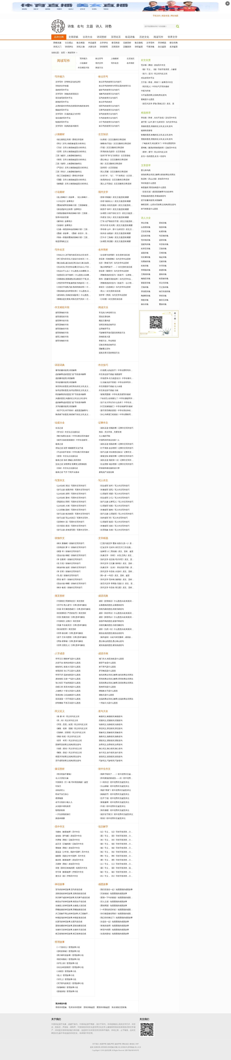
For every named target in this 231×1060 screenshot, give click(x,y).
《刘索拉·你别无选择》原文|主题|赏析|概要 (116, 205)
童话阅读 (115, 43)
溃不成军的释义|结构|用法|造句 (68, 761)
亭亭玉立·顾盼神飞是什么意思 (67, 659)
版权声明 (118, 1044)
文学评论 (104, 43)
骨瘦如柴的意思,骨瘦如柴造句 (153, 196)
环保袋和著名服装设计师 (109, 468)
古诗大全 (87, 37)
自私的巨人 (60, 790)
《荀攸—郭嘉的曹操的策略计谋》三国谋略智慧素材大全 (78, 237)
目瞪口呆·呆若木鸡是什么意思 (67, 687)
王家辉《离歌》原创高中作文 (67, 864)
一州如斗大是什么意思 (108, 703)
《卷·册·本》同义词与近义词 (67, 716)
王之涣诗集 (163, 287)
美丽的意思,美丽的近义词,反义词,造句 (157, 126)
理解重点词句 (104, 349)
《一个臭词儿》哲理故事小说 (67, 947)
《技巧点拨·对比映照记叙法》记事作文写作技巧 (119, 452)
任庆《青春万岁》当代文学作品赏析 (114, 263)
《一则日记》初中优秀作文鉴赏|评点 (114, 782)
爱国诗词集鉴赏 (103, 1007)
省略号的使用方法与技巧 (109, 94)
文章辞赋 (73, 37)
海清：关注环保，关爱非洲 (110, 432)
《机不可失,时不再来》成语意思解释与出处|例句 (75, 410)
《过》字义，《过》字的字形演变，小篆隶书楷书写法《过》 (124, 832)
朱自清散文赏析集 (119, 1007)
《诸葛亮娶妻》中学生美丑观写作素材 (115, 394)
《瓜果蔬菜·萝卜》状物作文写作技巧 (70, 547)
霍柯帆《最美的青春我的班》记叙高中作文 (159, 148)
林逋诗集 (163, 270)
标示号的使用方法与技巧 (109, 126)
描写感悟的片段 (62, 317)
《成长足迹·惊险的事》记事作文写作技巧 (116, 444)
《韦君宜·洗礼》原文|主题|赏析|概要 (114, 217)
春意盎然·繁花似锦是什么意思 (153, 187)
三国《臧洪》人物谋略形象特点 (68, 156)
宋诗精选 (162, 43)
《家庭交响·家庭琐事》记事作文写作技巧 (116, 456)
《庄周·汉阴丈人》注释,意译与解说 (70, 645)
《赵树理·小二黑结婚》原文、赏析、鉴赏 (116, 551)
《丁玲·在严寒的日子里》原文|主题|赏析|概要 (117, 221)
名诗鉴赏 (174, 47)
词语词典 (59, 365)
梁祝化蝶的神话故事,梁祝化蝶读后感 (70, 926)
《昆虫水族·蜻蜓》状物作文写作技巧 (70, 555)
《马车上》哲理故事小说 (65, 979)
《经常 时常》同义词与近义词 (68, 741)
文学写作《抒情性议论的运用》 (68, 82)
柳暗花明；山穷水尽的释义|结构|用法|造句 (158, 205)
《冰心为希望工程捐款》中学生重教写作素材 (117, 414)
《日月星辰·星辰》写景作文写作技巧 (70, 526)
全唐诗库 (97, 1047)
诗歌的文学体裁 (62, 86)
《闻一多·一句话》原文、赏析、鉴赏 (114, 576)
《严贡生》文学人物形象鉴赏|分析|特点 (71, 168)
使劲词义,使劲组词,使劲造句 (110, 757)
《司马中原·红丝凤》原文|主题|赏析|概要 (116, 225)
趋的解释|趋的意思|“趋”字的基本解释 (70, 374)
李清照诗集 (145, 291)
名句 (80, 26)
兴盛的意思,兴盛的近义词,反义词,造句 (71, 398)
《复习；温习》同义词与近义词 (154, 74)
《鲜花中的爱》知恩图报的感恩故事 (114, 930)
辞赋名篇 (57, 43)
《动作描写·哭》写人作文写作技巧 (113, 518)
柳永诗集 (145, 304)
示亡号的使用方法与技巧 (109, 122)
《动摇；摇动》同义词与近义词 (68, 749)
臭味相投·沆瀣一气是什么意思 (67, 679)
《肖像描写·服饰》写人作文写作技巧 (114, 510)
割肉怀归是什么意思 (107, 687)
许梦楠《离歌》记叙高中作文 (67, 840)
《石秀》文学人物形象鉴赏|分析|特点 (70, 152)
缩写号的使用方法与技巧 (109, 106)
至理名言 (116, 37)
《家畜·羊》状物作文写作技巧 (67, 551)
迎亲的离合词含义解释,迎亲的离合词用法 (116, 683)
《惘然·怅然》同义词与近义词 (67, 737)
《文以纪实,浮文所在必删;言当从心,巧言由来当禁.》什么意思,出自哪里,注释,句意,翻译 (91, 267)
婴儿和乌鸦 (145, 170)
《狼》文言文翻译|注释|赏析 (110, 164)
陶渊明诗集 (145, 296)
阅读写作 (158, 37)
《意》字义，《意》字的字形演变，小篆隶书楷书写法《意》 (124, 836)
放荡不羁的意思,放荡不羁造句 (111, 621)
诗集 (71, 26)
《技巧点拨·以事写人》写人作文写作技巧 (116, 502)
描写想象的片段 (62, 329)
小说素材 (83, 63)
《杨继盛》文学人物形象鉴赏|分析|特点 (71, 184)
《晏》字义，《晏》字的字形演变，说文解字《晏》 (120, 868)
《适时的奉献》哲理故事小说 (67, 951)
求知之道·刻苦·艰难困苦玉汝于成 (69, 448)
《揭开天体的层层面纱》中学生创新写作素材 (74, 440)
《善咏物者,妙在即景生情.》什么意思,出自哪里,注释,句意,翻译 (81, 291)
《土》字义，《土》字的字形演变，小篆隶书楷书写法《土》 (124, 864)
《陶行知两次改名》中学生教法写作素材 (72, 436)
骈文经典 (174, 43)
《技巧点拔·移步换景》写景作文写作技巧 (72, 514)
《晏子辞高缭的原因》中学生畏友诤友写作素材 (118, 410)
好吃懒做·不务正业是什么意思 (67, 703)
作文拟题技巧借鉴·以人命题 (110, 386)
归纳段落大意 (104, 337)
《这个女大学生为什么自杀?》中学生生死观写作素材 (121, 402)
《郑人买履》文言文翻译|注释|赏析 (113, 172)
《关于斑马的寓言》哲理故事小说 (69, 983)
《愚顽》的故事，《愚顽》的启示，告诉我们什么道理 (77, 233)
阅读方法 (99, 68)
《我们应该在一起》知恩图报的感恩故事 (116, 890)
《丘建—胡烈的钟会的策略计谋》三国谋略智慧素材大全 (78, 229)
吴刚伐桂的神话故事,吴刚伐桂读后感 (70, 894)
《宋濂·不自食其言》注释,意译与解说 (71, 625)
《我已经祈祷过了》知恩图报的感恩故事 (116, 918)
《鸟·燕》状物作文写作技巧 (67, 576)
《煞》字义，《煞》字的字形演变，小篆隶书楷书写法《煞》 (124, 852)
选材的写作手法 (62, 90)
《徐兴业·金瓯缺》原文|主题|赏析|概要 (115, 233)
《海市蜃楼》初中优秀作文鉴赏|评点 (114, 810)
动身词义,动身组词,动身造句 (110, 724)
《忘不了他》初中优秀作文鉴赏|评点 (114, 798)
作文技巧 (103, 365)
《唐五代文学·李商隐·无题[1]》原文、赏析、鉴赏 (119, 584)
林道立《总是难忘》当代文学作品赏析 (115, 287)
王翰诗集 (145, 287)
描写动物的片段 (62, 341)
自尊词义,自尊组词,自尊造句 (110, 745)
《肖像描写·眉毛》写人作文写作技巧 (114, 490)
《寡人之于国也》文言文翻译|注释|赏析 (115, 184)
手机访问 (156, 16)
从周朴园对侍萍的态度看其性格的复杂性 (72, 106)
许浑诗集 (163, 266)
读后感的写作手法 (62, 118)
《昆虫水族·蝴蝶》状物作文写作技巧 (70, 584)
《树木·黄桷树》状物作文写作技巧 (69, 543)
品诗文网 (59, 37)
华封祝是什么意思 (148, 183)
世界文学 (172, 37)
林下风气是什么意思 (107, 667)
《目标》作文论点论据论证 (66, 468)
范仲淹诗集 (145, 240)
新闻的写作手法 (62, 102)
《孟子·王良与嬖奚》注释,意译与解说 (71, 637)
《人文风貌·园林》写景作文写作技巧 (70, 510)
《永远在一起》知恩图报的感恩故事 (114, 922)
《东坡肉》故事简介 (63, 225)
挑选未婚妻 (60, 818)
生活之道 (59, 428)
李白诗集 (145, 223)
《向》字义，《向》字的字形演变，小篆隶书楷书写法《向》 (124, 876)
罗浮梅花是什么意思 (107, 671)
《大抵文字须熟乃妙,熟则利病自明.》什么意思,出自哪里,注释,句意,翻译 (85, 287)
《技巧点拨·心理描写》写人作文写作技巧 (116, 514)
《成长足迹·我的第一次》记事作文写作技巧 (117, 460)
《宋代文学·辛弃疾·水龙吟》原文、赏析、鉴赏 (118, 571)
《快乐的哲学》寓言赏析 (65, 629)
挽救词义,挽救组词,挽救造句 (110, 737)
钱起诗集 (163, 257)
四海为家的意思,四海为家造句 (111, 609)
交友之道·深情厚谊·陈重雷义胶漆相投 (71, 464)
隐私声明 (110, 1044)
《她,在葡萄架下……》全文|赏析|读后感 (115, 267)
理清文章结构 (104, 317)
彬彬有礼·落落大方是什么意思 (67, 667)
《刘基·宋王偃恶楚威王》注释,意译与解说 (72, 609)
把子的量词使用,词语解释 (151, 200)
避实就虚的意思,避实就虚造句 (111, 645)
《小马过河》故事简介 (64, 201)
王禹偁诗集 (145, 274)
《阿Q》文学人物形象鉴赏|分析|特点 (70, 144)
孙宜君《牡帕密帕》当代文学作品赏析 (115, 259)
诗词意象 (110, 1047)
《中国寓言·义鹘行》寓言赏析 (67, 621)
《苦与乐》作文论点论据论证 (67, 432)
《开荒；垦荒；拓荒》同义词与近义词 (71, 724)
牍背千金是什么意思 (107, 663)
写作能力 (83, 59)
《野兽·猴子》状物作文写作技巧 (68, 580)
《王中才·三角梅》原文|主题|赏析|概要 (115, 237)
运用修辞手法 (104, 329)
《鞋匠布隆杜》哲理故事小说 (67, 959)
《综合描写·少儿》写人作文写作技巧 (114, 498)
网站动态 (125, 1044)
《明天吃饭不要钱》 (63, 774)
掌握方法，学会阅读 (107, 341)
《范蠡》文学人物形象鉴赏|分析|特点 (70, 180)
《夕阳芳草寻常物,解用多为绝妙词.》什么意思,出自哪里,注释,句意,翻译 (85, 283)
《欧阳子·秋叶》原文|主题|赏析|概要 (114, 209)
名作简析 (130, 63)
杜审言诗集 (145, 249)
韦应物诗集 (163, 236)
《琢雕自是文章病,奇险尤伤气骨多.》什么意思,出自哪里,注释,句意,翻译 (85, 299)
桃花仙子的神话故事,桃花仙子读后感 (70, 902)
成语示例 (103, 653)
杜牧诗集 (145, 266)
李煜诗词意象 (61, 1007)
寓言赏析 (59, 595)
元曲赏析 (127, 43)
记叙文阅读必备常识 (107, 345)
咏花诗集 (130, 37)
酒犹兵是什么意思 (106, 695)
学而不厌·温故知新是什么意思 (67, 675)
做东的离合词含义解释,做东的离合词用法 (116, 675)
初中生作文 (104, 769)
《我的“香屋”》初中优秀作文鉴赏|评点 (115, 790)
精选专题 (165, 16)
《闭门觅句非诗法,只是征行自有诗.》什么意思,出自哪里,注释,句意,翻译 (85, 259)
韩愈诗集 (145, 300)
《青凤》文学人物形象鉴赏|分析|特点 (70, 160)
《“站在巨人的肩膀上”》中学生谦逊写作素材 (117, 398)
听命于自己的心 (62, 794)
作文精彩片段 (83, 68)
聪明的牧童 (60, 810)
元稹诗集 (163, 261)
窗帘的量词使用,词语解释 (66, 370)
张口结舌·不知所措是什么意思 (67, 683)
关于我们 (95, 1044)
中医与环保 (145, 91)
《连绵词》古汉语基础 (108, 168)
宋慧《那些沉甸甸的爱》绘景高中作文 (71, 868)
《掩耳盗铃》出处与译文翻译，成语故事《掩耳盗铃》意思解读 (125, 637)
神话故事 (59, 884)
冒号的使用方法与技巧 (108, 114)
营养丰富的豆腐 (62, 217)
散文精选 (81, 43)
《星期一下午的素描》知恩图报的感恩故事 (116, 898)
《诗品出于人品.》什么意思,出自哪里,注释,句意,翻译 (77, 271)
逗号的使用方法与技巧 (108, 98)
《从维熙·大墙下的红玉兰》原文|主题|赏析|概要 (118, 213)
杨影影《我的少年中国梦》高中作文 (70, 856)
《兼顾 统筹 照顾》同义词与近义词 (71, 729)
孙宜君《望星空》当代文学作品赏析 (114, 271)
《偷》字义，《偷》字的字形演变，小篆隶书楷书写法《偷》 (124, 848)
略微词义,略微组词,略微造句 (110, 716)
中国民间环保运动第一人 (109, 440)
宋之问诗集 (163, 283)
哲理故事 (59, 942)
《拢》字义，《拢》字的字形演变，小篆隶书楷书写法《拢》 (124, 844)
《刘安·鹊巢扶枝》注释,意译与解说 (70, 617)
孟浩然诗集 (145, 236)
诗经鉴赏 (139, 47)
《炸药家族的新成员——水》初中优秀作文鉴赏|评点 (120, 778)
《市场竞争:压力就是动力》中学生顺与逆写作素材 (120, 378)
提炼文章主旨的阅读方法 (109, 353)
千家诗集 (150, 47)
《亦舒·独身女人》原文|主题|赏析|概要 (115, 201)
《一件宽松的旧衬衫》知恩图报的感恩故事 (116, 910)
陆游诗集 (163, 227)
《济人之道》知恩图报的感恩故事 (113, 902)
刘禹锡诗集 (145, 261)
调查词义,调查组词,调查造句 (110, 741)
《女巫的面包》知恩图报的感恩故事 (114, 934)
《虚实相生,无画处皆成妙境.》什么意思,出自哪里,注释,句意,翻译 (82, 295)
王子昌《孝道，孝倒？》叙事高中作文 (157, 82)
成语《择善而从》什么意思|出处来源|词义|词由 (118, 617)
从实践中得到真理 (62, 806)
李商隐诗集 (145, 270)
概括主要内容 (104, 321)
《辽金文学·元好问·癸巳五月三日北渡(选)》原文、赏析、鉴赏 (124, 547)
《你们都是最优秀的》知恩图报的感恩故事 (116, 914)
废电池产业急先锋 (106, 472)
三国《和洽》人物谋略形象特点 (68, 172)
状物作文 (59, 538)
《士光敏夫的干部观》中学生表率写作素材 (116, 382)
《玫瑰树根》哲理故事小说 (66, 987)
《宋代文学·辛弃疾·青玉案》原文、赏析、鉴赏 (118, 588)
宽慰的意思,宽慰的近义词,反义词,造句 (157, 139)
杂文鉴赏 (162, 47)
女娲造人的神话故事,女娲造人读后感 (70, 906)
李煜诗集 (163, 296)
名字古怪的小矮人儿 (63, 802)
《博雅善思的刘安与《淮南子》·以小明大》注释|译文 (121, 283)
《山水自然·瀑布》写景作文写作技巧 (70, 498)
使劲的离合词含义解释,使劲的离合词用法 (158, 175)
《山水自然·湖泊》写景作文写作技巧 (70, 486)
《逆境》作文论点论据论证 (66, 456)
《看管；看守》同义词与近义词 (154, 152)
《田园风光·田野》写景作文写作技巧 (70, 502)
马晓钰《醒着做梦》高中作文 (67, 832)
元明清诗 (115, 47)
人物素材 (115, 59)
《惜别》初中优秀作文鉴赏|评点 (112, 818)
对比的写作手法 (147, 78)
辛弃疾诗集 (163, 244)
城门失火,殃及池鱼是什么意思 (111, 659)
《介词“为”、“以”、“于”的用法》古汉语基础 (117, 176)
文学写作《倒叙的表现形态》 (67, 94)
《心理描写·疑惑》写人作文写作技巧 (114, 522)
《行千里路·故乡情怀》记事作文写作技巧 (116, 448)
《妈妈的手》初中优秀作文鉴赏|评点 (114, 794)
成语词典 (103, 595)
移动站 (132, 1044)
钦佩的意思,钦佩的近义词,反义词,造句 (157, 135)
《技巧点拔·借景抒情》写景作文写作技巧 (72, 490)
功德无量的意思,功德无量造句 (111, 625)
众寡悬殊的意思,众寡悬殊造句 (111, 605)
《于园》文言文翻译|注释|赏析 (111, 148)
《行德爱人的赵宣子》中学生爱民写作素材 (116, 370)
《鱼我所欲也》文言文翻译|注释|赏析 (114, 180)
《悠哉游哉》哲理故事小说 (66, 991)
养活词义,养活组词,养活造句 (110, 729)
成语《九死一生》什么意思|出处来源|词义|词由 (118, 629)
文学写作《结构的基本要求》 (67, 126)
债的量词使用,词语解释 (65, 378)
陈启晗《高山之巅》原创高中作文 (155, 179)
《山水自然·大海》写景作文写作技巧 (70, 506)
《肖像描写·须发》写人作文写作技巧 (114, 526)
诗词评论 (69, 47)
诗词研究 (104, 47)
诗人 (99, 26)
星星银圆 (59, 798)
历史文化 (144, 37)
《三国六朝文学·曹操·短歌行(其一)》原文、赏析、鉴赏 (122, 543)
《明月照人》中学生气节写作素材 (155, 87)
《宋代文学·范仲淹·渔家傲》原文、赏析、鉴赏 (118, 580)
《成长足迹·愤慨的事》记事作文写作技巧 (116, 428)
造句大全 (103, 711)
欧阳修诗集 (163, 279)
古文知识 (130, 59)
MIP (137, 1044)
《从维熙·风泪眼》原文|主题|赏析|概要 (115, 241)
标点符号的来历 (105, 102)
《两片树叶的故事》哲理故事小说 (69, 955)
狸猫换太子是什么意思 (108, 691)
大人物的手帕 (104, 436)
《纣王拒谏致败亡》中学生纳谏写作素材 (116, 406)
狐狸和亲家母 (146, 131)
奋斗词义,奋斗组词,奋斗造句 (110, 753)
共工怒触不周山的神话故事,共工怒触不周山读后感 (76, 914)
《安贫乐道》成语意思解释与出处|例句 (157, 192)
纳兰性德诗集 (164, 291)
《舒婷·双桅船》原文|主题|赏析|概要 (114, 197)
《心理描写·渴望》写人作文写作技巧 (114, 494)
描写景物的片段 (62, 313)
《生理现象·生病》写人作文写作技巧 (114, 530)
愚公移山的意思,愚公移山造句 (111, 641)
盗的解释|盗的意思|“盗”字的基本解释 (70, 402)
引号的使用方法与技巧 (108, 118)
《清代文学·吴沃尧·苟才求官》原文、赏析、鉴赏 (119, 559)
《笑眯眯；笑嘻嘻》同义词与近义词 (70, 733)
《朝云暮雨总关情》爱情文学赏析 (69, 140)
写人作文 (103, 480)
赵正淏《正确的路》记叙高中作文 (69, 844)
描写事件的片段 (62, 321)
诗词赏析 (102, 37)
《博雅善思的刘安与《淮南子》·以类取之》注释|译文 (121, 275)
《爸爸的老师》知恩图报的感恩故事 (114, 926)
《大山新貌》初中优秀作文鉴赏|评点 (114, 786)
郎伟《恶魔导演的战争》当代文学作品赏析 (116, 279)
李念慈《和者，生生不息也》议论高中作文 (159, 118)
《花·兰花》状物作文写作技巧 (67, 563)
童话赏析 (59, 769)
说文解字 (103, 826)
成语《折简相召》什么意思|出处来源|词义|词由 (118, 601)
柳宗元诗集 (163, 300)
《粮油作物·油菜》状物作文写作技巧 (70, 567)
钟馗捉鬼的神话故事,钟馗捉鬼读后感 (70, 918)
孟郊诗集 (163, 240)
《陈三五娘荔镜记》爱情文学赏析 (69, 176)
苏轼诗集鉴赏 (89, 1007)
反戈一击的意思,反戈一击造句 (153, 156)
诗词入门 (57, 47)
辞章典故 (131, 1047)
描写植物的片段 (62, 333)
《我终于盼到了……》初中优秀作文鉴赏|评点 (118, 774)
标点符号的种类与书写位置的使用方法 (115, 86)
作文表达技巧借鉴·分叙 (108, 390)
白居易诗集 (145, 227)
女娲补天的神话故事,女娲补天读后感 (70, 930)
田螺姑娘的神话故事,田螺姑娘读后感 (70, 910)
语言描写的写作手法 (63, 98)
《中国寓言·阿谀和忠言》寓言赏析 (69, 601)
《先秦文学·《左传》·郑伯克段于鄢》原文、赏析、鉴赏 (122, 567)
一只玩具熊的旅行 (62, 814)
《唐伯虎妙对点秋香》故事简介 (68, 209)
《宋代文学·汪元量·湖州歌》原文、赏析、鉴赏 (118, 563)
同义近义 (59, 711)
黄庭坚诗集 (145, 283)
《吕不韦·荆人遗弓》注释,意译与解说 (71, 605)
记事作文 (103, 422)
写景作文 (59, 480)
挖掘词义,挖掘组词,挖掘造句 (110, 720)
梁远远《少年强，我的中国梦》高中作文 (72, 852)
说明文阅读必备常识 (107, 325)
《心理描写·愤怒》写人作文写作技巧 (114, 506)
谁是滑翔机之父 (62, 241)
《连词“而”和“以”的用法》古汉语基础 (114, 156)
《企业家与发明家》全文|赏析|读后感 (114, 255)
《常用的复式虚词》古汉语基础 (112, 152)
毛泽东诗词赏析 (75, 1007)
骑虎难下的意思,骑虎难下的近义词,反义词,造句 (75, 414)
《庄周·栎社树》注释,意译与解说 (69, 633)
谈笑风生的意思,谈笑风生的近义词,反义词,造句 (75, 386)
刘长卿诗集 (145, 257)
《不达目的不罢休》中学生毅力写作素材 (72, 452)
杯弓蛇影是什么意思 (149, 209)
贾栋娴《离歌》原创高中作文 (67, 848)
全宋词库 (104, 1047)
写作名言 (115, 63)
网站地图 (174, 16)
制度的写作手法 (62, 122)
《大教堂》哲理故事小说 (65, 971)
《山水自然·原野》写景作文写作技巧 (70, 494)
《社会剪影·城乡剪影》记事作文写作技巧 (116, 464)
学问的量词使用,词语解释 (66, 382)
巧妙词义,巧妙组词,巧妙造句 (110, 761)
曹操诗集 (163, 304)
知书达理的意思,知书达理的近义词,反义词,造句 (75, 390)
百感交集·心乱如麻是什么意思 (67, 695)
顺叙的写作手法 (62, 110)
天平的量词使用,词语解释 (66, 406)
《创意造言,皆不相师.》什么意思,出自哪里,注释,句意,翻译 (79, 275)
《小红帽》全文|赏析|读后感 (110, 299)
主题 (89, 26)
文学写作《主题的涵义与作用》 (68, 114)
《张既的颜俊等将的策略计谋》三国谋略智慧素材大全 (77, 213)
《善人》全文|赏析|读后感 (109, 291)
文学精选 (103, 538)
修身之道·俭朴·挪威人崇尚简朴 (68, 460)
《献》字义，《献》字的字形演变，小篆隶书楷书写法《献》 (124, 872)
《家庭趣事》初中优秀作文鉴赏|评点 (114, 802)
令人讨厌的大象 (62, 778)
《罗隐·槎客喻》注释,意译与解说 (69, 641)
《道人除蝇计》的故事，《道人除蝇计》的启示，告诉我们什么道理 (83, 197)
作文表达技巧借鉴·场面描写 (110, 374)
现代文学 (99, 63)
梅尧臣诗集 (145, 279)
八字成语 (59, 653)
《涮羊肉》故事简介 (63, 221)
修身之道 (59, 444)
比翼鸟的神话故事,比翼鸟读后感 (68, 922)
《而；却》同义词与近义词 (66, 720)
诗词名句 (124, 1047)
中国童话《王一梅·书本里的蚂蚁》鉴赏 (71, 782)
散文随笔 (139, 43)
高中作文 (59, 826)
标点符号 (99, 59)
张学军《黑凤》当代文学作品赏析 (113, 295)
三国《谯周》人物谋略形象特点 (68, 164)
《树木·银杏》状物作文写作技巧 (68, 588)
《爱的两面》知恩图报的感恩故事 (113, 906)
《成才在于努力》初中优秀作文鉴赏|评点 (116, 814)
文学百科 (150, 43)
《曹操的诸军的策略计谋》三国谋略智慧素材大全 (76, 205)
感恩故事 (103, 884)
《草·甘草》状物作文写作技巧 (67, 571)
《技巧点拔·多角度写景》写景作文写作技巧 (73, 530)
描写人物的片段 (62, 337)
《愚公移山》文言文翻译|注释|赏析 (113, 160)
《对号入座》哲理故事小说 (66, 963)
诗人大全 (138, 1047)
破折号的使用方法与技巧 (109, 90)
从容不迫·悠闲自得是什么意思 (67, 663)
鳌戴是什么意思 (147, 99)
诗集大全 (117, 1047)
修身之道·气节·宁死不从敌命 (67, 472)
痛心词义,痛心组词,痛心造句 (110, 749)
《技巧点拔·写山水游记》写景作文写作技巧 (73, 518)
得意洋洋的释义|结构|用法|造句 (68, 757)
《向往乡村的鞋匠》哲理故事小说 (69, 967)
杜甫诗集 (163, 231)
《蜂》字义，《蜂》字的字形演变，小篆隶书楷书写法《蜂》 (124, 856)
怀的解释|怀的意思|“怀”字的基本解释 (70, 394)
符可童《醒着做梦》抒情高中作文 (69, 872)
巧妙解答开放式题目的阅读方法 (112, 333)
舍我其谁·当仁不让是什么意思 (67, 671)
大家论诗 (92, 47)
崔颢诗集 (145, 253)
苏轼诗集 (163, 223)
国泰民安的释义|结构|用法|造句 (68, 745)
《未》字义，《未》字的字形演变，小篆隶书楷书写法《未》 (124, 840)
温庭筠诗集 (145, 244)
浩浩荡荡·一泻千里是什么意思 (67, 699)
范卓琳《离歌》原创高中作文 (153, 65)
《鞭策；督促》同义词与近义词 (68, 753)
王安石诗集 (145, 231)
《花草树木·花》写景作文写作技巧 (69, 522)
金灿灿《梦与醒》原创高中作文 (68, 836)
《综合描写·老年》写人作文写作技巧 (114, 486)
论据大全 (59, 422)
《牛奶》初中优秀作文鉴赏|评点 (112, 806)
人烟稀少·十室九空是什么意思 (67, 691)
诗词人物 (81, 47)
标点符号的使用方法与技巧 (110, 82)
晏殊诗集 (163, 274)
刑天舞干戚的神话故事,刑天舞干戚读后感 (72, 898)
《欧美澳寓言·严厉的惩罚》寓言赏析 (70, 613)
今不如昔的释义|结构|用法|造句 (154, 95)
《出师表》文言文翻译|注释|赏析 (112, 140)
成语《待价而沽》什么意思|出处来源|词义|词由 (118, 613)
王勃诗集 (163, 249)
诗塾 (108, 26)
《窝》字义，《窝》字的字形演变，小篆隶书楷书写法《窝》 (124, 860)
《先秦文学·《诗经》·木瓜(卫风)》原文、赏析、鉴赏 (121, 555)
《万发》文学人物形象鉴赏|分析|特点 (70, 148)
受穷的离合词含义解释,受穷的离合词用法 (116, 679)
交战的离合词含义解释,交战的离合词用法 (116, 699)
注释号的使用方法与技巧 (109, 110)
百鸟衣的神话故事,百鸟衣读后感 (68, 890)
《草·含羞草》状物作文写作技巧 (68, 559)
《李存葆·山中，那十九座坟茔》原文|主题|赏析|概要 (120, 229)
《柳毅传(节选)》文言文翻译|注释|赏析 (115, 144)
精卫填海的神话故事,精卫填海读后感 (70, 934)
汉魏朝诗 (127, 47)
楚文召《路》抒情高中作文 (66, 876)
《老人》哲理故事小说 (64, 975)
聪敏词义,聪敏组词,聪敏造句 (110, 733)
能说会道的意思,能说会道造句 (111, 633)
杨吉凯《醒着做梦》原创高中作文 (69, 860)
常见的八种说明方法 (107, 313)
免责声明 (103, 1044)
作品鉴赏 (92, 43)
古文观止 (69, 43)
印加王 (58, 786)
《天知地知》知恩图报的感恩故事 (113, 894)
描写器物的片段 (62, 325)
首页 (63, 53)
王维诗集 (163, 253)
